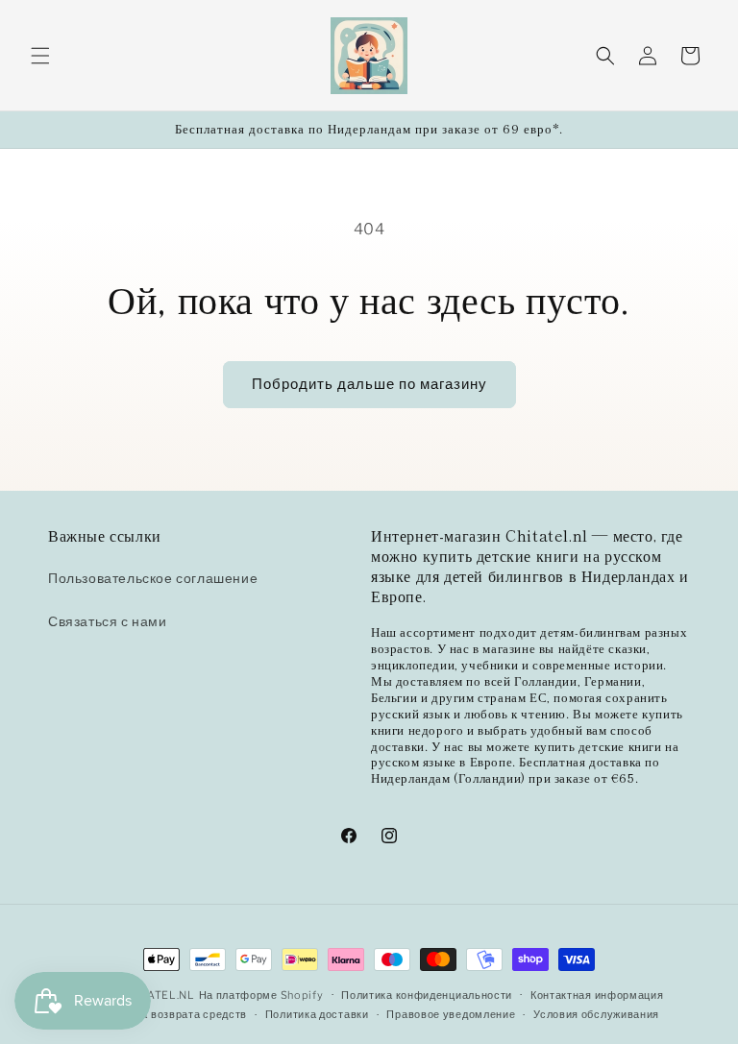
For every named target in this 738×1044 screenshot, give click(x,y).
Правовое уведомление (450, 1014)
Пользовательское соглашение (153, 578)
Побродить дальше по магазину (369, 384)
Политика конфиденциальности (426, 995)
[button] (40, 56)
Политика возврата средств (172, 1014)
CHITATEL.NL (157, 995)
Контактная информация (597, 995)
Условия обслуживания (596, 1014)
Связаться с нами (107, 621)
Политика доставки (317, 1014)
